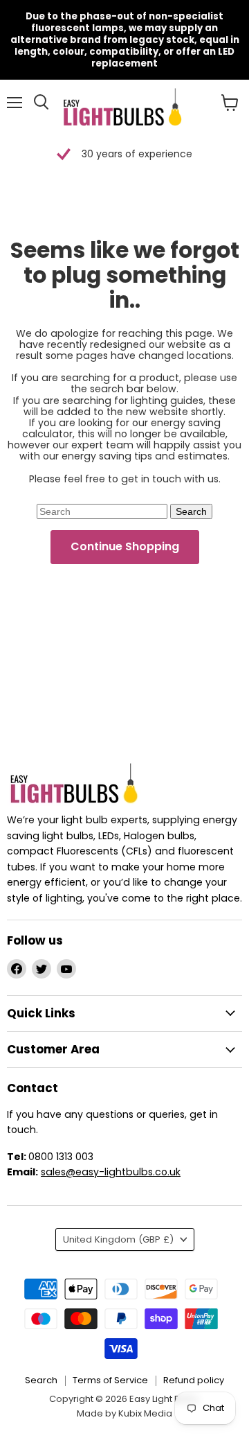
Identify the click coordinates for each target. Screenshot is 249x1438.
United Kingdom (118, 1239)
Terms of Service (110, 1380)
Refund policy (193, 1380)
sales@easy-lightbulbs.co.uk (111, 1172)
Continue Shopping (125, 546)
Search (41, 1380)
